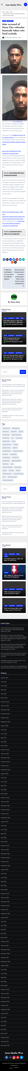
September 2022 (5, 865)
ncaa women (18, 467)
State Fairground (7, 473)
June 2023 (4, 829)
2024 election (15, 428)
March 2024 (4, 793)
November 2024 (5, 761)
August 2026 (4, 677)
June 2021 (4, 925)
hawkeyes (5, 454)
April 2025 (4, 741)
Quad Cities (19, 335)
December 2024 (5, 757)
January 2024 (5, 801)
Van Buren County (12, 477)
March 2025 (4, 745)
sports (18, 470)
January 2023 (5, 849)
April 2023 (4, 837)
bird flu (21, 431)
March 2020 (4, 985)
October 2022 (5, 861)
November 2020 (5, 953)
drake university (7, 444)
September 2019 (5, 1009)
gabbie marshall (7, 451)
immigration (13, 454)
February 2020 (5, 989)
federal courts (6, 447)
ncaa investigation (7, 467)
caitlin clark (6, 438)
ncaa (12, 464)
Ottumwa (11, 470)
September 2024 (5, 769)
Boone (6, 572)
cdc (12, 438)
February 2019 (5, 1037)
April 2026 (4, 693)
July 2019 (3, 1017)
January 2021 (5, 945)
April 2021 (3, 933)
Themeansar (13, 1065)
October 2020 (5, 957)
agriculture (6, 431)
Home (11, 1068)
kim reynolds (6, 460)
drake (13, 441)
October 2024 (5, 765)
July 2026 (4, 681)
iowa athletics (6, 457)
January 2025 (5, 753)
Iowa (4, 21)
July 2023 (4, 825)
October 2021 (4, 909)
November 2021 (5, 905)
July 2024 (4, 777)
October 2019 (4, 1005)
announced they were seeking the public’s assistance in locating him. (13, 223)
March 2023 (4, 841)
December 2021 (5, 901)
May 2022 (3, 881)
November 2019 (5, 1001)
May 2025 (3, 737)
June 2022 (4, 877)
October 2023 (5, 813)
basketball (13, 431)
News (22, 318)
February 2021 (5, 941)
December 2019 (5, 997)
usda (4, 477)
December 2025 (5, 709)
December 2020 (5, 949)
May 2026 (3, 689)
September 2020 (5, 961)
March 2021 (4, 937)
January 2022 (5, 897)
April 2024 (4, 789)
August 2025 (4, 725)
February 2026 (5, 701)
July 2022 (4, 873)
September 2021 (5, 913)
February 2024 (5, 797)
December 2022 (5, 853)
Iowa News (10, 21)
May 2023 (3, 833)
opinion (4, 470)
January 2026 (5, 705)
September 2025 (5, 721)
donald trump (6, 441)
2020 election (6, 428)
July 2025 (4, 729)
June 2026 (4, 685)
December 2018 (5, 1045)
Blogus (22, 1063)
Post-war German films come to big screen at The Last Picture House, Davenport (14, 357)
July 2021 (3, 921)
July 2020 (4, 969)
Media (17, 318)
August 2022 (4, 869)
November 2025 (5, 713)
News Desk (9, 37)
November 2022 (5, 857)
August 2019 (4, 1013)
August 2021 (4, 917)
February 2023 (5, 845)
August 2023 (4, 821)
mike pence (5, 464)
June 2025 (4, 733)
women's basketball (8, 480)
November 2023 (5, 809)
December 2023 (5, 805)
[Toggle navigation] (2, 4)
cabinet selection (16, 434)
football (15, 447)
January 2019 (5, 1041)
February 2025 (5, 749)
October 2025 (5, 717)
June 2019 (4, 1021)
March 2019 (4, 1033)
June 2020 (4, 973)
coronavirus (19, 438)
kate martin (15, 457)
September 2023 (5, 817)
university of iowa (18, 473)
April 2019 (3, 1029)
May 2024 (3, 785)
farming (16, 444)
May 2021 (3, 929)
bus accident (6, 434)
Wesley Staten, (9, 137)
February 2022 (5, 893)
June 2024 (4, 781)
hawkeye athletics (17, 451)
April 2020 (4, 981)
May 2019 (3, 1025)
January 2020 (5, 993)
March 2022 (4, 889)
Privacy (16, 1067)
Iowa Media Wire (13, 5)
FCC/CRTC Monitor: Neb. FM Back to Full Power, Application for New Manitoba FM (14, 322)
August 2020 (4, 965)
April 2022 (4, 885)
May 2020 (3, 977)
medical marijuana (16, 460)
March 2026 (4, 697)
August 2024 (4, 773)
